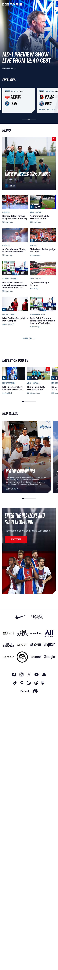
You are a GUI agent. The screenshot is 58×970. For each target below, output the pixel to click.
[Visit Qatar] (22, 633)
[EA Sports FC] (22, 657)
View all (27, 338)
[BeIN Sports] (35, 657)
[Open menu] (54, 4)
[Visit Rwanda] (8, 645)
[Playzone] (16, 539)
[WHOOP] (22, 645)
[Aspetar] (8, 657)
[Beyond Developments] (8, 633)
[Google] (49, 657)
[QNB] (35, 645)
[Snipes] (49, 645)
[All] (49, 633)
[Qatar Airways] (37, 617)
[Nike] (21, 617)
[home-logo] (12, 4)
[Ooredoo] (35, 633)
